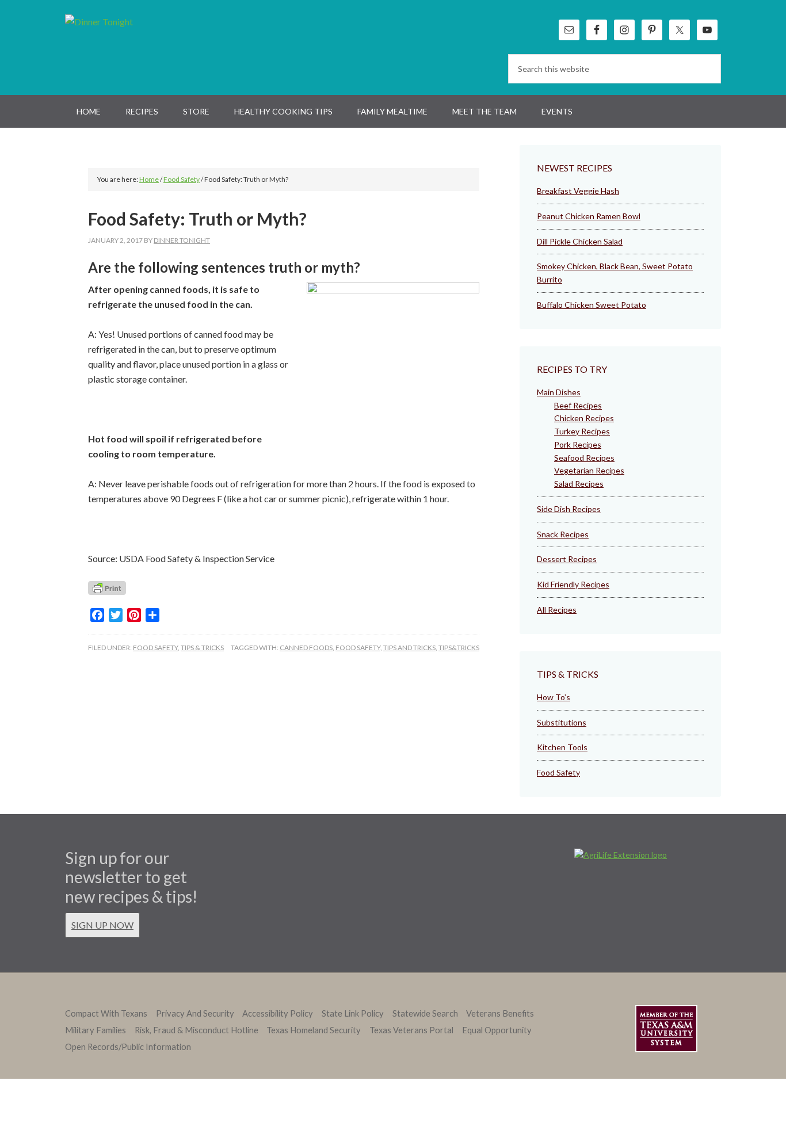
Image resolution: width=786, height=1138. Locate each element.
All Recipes (557, 609)
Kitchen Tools (562, 747)
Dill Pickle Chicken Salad (580, 241)
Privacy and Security (195, 1013)
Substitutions (561, 722)
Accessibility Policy (277, 1013)
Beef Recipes (578, 405)
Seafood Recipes (584, 458)
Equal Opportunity (497, 1030)
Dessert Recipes (567, 559)
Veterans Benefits (500, 1013)
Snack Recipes (563, 534)
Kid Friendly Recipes (573, 584)
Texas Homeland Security (313, 1030)
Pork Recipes (577, 444)
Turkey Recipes (582, 431)
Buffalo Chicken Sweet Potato (591, 305)
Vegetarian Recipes (589, 470)
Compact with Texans (106, 1013)
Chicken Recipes (584, 418)
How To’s (553, 697)
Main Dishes (559, 392)
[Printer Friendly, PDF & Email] (107, 591)
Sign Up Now (102, 924)
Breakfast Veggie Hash (578, 191)
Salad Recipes (579, 483)
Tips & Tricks (202, 647)
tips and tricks (409, 647)
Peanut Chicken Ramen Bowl (588, 216)
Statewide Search (425, 1013)
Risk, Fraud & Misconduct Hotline (196, 1030)
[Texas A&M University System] (666, 1030)
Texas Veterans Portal (411, 1030)
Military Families (95, 1030)
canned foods (306, 647)
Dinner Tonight (127, 46)
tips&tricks (458, 647)
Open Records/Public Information (128, 1047)
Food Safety (155, 647)
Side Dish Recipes (569, 509)
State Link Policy (353, 1013)
